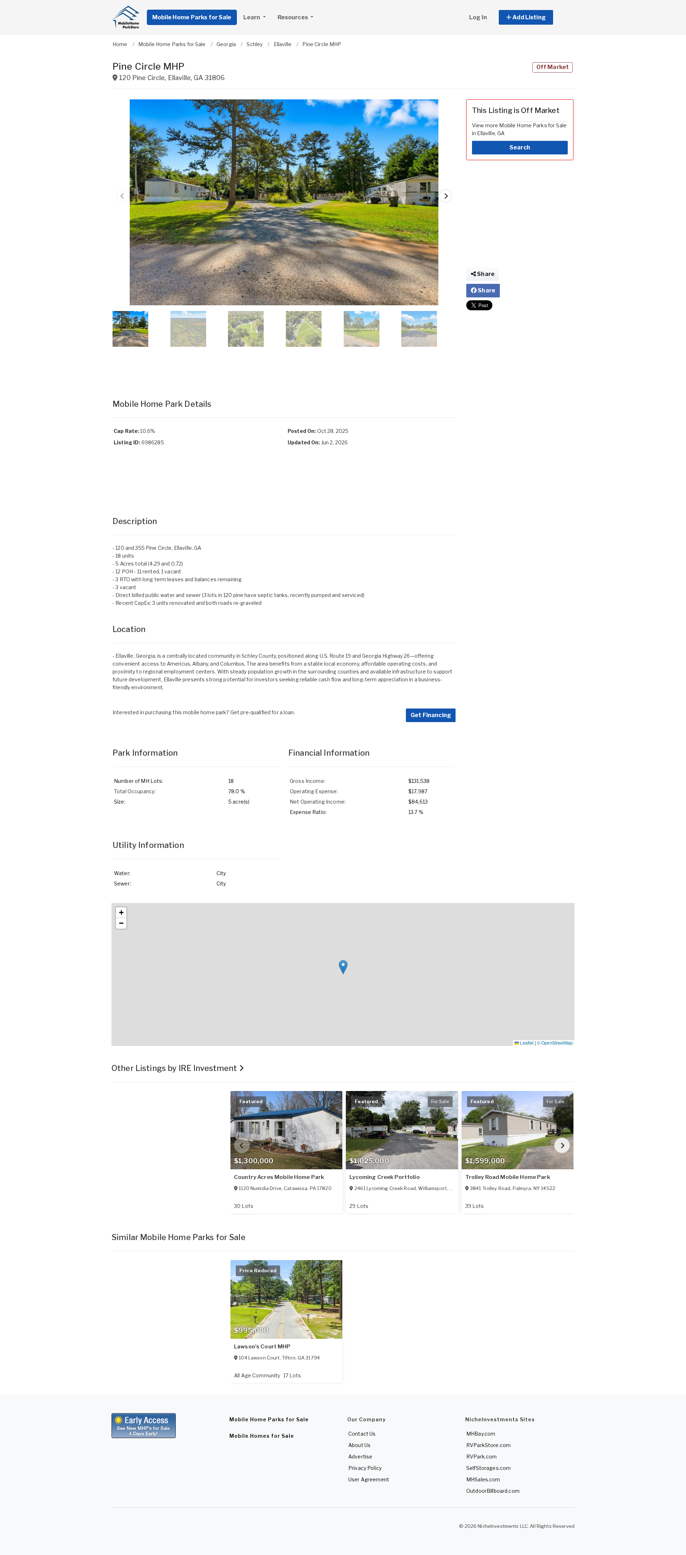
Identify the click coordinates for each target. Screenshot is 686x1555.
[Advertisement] (284, 366)
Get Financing (431, 715)
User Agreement (368, 1479)
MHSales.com (483, 1479)
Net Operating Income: (318, 802)
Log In (478, 17)
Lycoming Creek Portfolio (384, 1177)
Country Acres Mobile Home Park (279, 1177)
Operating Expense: (314, 791)
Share (485, 274)
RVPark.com (481, 1456)
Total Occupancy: (134, 791)
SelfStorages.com (488, 1468)
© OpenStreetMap (555, 1043)
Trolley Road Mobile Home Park (507, 1177)
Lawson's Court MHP (262, 1346)
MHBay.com (480, 1434)
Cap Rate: (126, 431)
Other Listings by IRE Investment (175, 1068)
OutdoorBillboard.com (493, 1491)
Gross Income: (307, 781)
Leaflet (526, 1043)
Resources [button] (293, 17)
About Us (359, 1445)
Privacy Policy (365, 1468)
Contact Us (362, 1434)
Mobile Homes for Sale (261, 1436)
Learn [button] (252, 17)
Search (519, 147)
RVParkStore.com (488, 1445)
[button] (534, 17)
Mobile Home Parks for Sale (192, 17)
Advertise (360, 1456)
